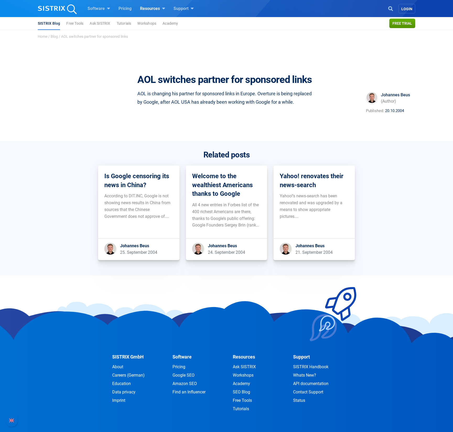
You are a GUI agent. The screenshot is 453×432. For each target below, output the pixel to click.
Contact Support (308, 391)
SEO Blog (241, 391)
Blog (54, 36)
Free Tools (74, 23)
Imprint (118, 400)
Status (299, 400)
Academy (170, 23)
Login (406, 9)
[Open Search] (390, 8)
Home (42, 36)
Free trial (402, 23)
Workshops (146, 23)
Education (121, 383)
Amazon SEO (184, 383)
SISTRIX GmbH (128, 357)
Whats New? (304, 375)
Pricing (125, 8)
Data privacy (124, 391)
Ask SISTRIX (100, 23)
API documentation (310, 383)
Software (97, 8)
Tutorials (124, 23)
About (117, 366)
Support (182, 8)
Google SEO (183, 375)
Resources (150, 8)
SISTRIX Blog (49, 23)
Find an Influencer (189, 391)
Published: (375, 110)
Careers (128, 375)
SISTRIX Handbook (310, 366)
